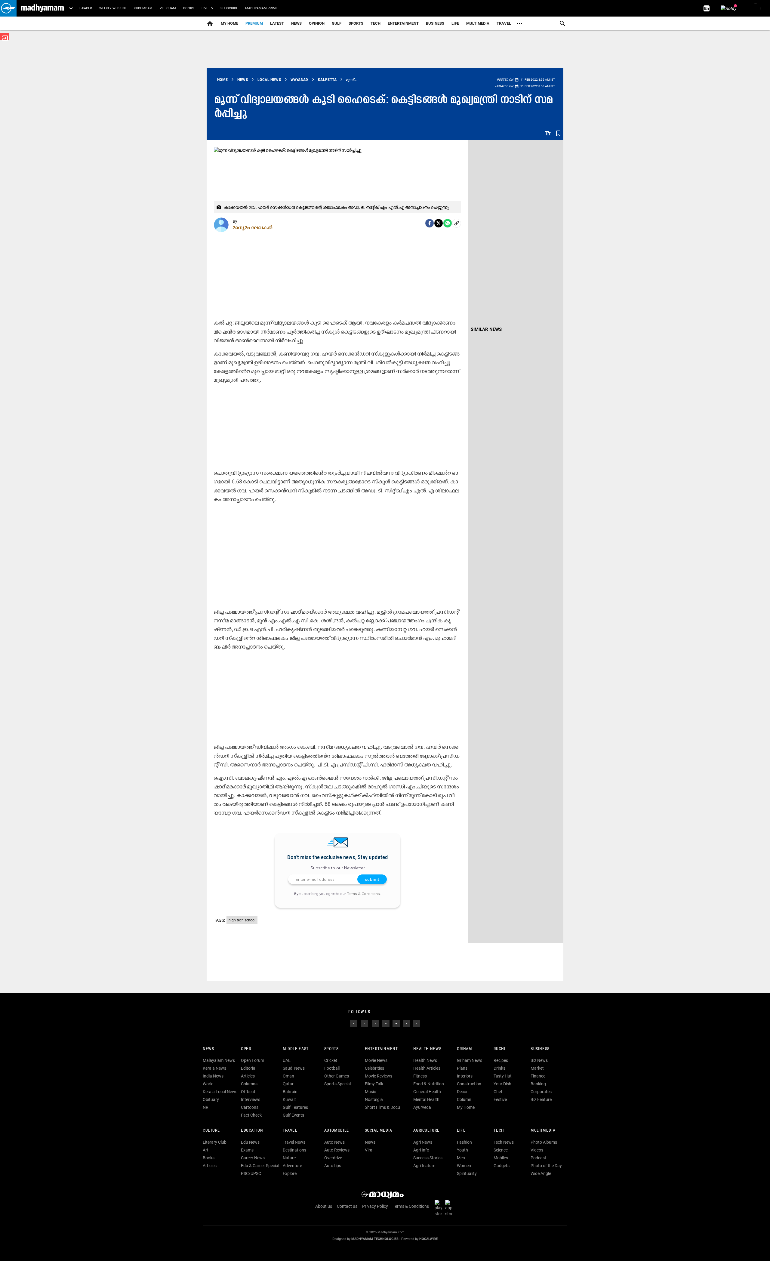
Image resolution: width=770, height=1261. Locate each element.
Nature (289, 1157)
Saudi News (294, 1068)
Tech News (504, 1142)
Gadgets (502, 1165)
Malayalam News (219, 1060)
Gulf (336, 23)
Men (461, 1157)
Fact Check (251, 1115)
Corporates (541, 1091)
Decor (462, 1091)
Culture (211, 1130)
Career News (253, 1157)
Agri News (422, 1142)
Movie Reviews (378, 1076)
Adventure (292, 1165)
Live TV (207, 8)
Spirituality (467, 1173)
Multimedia (477, 23)
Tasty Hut (503, 1076)
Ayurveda (422, 1107)
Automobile (336, 1130)
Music (370, 1091)
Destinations (294, 1150)
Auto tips (332, 1165)
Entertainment (403, 23)
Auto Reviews (337, 1150)
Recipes (501, 1060)
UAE (287, 1060)
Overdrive (333, 1157)
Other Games (336, 1076)
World (208, 1083)
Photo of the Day (546, 1165)
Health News (427, 1049)
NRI (206, 1107)
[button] (8, 8)
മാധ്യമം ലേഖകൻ (253, 227)
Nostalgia (374, 1099)
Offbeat (248, 1091)
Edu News (250, 1142)
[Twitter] (438, 223)
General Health (427, 1091)
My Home (229, 23)
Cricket (330, 1060)
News (296, 23)
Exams (247, 1150)
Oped (246, 1049)
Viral (369, 1150)
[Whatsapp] (447, 223)
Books (188, 8)
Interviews (250, 1099)
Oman (288, 1076)
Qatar (288, 1083)
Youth (462, 1150)
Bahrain (290, 1091)
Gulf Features (295, 1107)
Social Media (378, 1130)
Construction (469, 1083)
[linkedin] (386, 1023)
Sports (356, 23)
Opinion (317, 23)
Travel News (294, 1142)
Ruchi (499, 1049)
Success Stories (427, 1157)
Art (205, 1150)
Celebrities (374, 1068)
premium (254, 23)
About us (323, 1206)
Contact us (347, 1206)
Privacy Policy (375, 1206)
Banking (538, 1083)
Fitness (420, 1076)
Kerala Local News (220, 1091)
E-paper (85, 8)
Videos (537, 1150)
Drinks (499, 1068)
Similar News (486, 329)
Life (455, 23)
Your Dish (502, 1083)
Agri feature (424, 1165)
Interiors (465, 1076)
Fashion (464, 1142)
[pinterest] (416, 1023)
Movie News (376, 1060)
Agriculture (426, 1130)
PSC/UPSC (251, 1173)
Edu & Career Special (260, 1165)
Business (435, 23)
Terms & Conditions (363, 893)
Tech (499, 1130)
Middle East (296, 1049)
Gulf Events (293, 1115)
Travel (504, 23)
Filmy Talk (374, 1083)
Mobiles (501, 1157)
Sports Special (337, 1083)
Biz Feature (541, 1099)
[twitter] (365, 1023)
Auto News (334, 1142)
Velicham (168, 8)
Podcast (538, 1157)
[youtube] (396, 1023)
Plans (462, 1068)
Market (537, 1068)
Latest (277, 23)
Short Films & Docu (382, 1107)
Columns (249, 1083)
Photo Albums (544, 1142)
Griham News (469, 1060)
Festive (500, 1099)
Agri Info (421, 1150)
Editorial (248, 1068)
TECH (375, 23)
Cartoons (249, 1107)
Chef (498, 1091)
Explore (290, 1173)
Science (501, 1150)
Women (464, 1165)
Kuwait (289, 1099)
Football (332, 1068)
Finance (538, 1076)
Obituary (211, 1099)
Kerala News (214, 1068)
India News (213, 1076)
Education (252, 1130)
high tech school (242, 920)
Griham (464, 1049)
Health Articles (426, 1068)
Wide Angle (541, 1173)
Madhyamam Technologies (375, 1239)
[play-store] (439, 1207)
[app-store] (450, 1207)
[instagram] (376, 1023)
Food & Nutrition (428, 1083)
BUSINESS (540, 1049)
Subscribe (229, 8)
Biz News (539, 1060)
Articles (248, 1076)
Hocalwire (428, 1239)
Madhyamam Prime (261, 8)
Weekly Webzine (113, 8)
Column (464, 1099)
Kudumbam (143, 8)
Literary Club (214, 1142)
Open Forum (252, 1060)
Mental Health (426, 1099)
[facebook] (429, 223)
